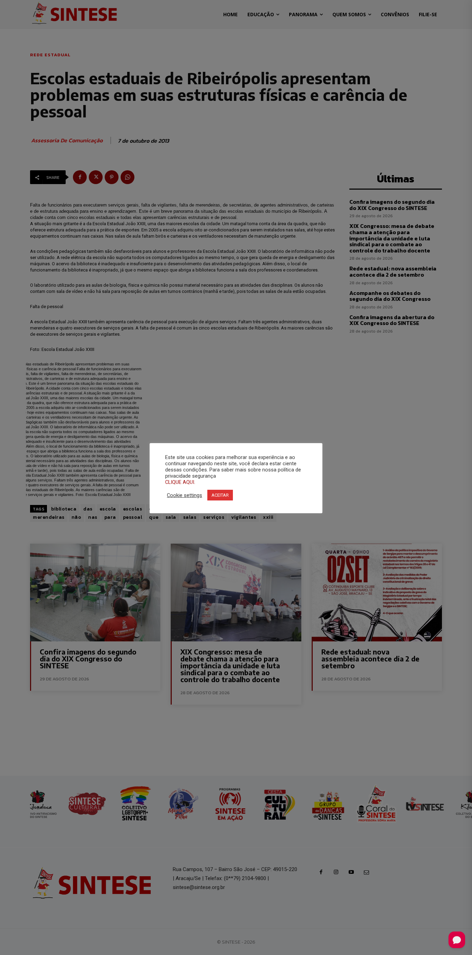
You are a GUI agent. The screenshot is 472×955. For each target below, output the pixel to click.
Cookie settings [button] (184, 495)
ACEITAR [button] (220, 495)
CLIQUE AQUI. (180, 482)
